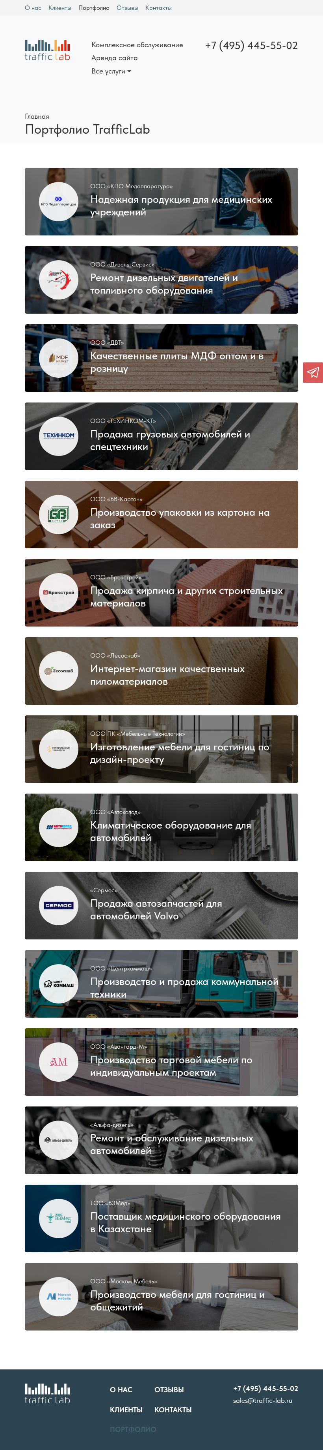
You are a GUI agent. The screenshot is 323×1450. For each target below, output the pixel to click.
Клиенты (59, 7)
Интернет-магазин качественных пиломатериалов (167, 674)
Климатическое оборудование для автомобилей (170, 831)
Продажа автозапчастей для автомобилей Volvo (156, 909)
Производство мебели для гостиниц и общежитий (177, 1300)
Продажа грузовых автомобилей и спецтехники (170, 440)
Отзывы (127, 7)
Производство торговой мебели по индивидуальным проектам (171, 1066)
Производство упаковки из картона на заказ (180, 518)
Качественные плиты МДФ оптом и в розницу (177, 362)
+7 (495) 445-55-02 (251, 45)
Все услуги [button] (108, 70)
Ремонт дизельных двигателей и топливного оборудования (164, 283)
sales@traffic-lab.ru (262, 1400)
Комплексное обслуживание (137, 44)
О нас (33, 7)
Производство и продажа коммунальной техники (184, 987)
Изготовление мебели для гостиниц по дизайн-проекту (179, 753)
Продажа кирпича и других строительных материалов (186, 596)
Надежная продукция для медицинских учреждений (181, 205)
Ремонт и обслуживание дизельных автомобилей (171, 1144)
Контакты (158, 7)
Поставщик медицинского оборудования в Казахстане (185, 1222)
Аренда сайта (114, 57)
